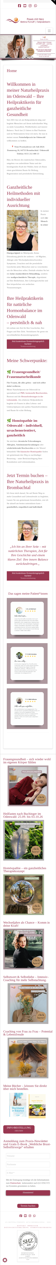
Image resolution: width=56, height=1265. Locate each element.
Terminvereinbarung (41, 1227)
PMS (22, 393)
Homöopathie (22, 421)
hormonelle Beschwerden (36, 393)
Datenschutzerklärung (16, 1227)
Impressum (32, 1225)
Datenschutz (15, 1183)
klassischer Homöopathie (31, 452)
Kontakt (21, 1225)
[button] (49, 31)
